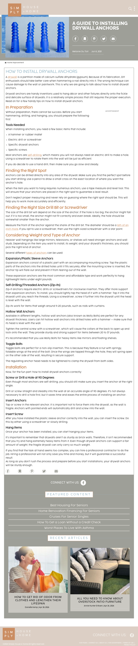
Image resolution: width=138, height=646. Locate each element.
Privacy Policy (129, 645)
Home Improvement (15, 62)
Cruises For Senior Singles (69, 516)
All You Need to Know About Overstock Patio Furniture (100, 600)
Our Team (83, 643)
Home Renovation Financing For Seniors (69, 511)
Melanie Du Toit (80, 52)
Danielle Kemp (31, 607)
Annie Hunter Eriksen (93, 606)
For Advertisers (114, 643)
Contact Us (93, 643)
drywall (12, 77)
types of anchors (36, 253)
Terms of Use (128, 643)
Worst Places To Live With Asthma (69, 528)
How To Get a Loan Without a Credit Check (69, 522)
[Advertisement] (112, 129)
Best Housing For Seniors (69, 505)
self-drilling (35, 155)
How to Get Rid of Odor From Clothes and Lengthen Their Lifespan (38, 600)
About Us (103, 643)
